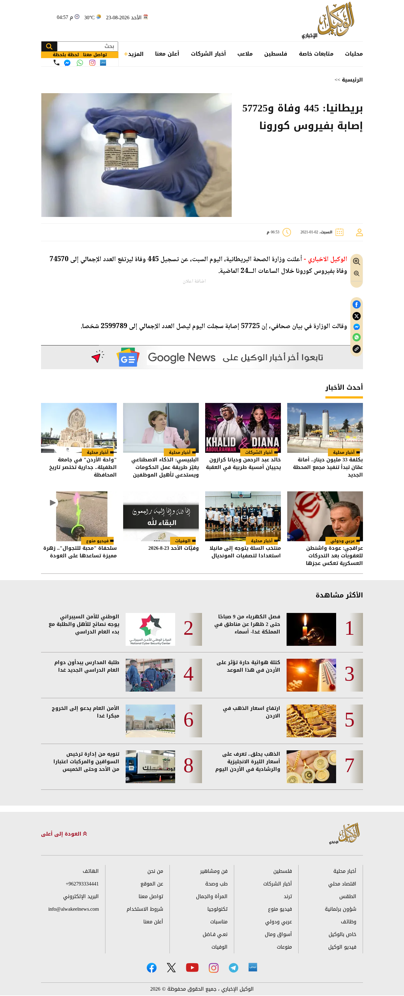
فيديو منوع (97, 541)
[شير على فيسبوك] (357, 304)
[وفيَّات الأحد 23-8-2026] (161, 516)
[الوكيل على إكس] (171, 967)
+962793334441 (82, 884)
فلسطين (275, 54)
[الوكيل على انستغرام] (214, 968)
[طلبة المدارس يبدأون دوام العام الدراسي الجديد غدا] (150, 675)
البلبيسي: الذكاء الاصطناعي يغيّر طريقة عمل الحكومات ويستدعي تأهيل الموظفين (165, 467)
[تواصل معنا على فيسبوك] (67, 63)
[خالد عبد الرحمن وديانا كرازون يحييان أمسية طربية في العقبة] (243, 428)
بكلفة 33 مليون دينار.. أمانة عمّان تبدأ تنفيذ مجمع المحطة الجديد (328, 467)
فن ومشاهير (214, 871)
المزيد (136, 54)
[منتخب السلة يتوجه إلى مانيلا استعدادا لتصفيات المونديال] (243, 516)
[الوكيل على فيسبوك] (152, 968)
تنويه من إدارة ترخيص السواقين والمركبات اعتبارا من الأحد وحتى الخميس (86, 761)
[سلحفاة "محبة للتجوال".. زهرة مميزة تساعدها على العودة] (79, 516)
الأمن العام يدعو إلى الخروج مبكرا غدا (85, 712)
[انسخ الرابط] (357, 349)
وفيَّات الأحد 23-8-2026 (173, 548)
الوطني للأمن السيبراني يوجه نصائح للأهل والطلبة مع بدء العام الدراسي (84, 624)
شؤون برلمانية (340, 909)
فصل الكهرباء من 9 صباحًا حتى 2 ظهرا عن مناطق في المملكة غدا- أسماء (247, 624)
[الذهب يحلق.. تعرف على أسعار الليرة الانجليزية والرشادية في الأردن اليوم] (311, 766)
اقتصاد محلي (342, 884)
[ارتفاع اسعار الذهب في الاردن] (311, 721)
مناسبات (219, 922)
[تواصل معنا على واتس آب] (80, 63)
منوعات (284, 947)
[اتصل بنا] (56, 62)
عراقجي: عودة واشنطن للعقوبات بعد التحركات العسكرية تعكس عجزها (334, 555)
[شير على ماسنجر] (357, 327)
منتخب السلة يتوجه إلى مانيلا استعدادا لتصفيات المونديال (245, 552)
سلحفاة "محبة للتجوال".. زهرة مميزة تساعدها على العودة (80, 552)
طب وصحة (216, 884)
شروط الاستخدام (145, 909)
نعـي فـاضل (215, 934)
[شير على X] (357, 316)
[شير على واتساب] (357, 337)
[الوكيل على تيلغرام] (233, 968)
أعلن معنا (167, 54)
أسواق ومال (278, 934)
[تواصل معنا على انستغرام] (92, 63)
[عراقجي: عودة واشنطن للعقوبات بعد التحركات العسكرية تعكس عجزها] (325, 516)
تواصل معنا (151, 896)
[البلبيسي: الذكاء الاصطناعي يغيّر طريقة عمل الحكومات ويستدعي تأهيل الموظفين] (161, 428)
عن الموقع (151, 884)
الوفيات (183, 541)
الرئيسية (352, 80)
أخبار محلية (344, 452)
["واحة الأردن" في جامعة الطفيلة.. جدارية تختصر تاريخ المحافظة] (79, 428)
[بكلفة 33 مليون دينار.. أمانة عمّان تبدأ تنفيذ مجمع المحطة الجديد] (325, 428)
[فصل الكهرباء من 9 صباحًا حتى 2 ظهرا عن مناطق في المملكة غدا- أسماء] (311, 629)
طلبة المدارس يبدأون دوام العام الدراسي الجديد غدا (86, 666)
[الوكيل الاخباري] (344, 834)
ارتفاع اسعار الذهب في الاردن (251, 712)
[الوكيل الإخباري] (329, 20)
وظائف (348, 922)
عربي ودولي (342, 541)
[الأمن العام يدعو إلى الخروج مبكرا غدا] (150, 721)
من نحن (155, 871)
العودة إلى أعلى (62, 834)
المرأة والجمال (212, 896)
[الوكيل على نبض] (252, 967)
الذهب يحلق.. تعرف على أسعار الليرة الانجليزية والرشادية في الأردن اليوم (247, 761)
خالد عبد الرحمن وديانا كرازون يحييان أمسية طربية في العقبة (243, 464)
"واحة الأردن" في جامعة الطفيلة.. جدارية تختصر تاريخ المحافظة (83, 467)
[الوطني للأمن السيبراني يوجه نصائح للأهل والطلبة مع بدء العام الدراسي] (150, 629)
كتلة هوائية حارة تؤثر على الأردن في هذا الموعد (248, 666)
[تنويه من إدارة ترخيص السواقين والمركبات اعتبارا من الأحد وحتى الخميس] (150, 766)
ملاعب (245, 54)
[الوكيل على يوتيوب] (192, 967)
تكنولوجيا (217, 909)
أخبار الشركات (208, 54)
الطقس (347, 896)
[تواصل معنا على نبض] (103, 63)
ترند (288, 896)
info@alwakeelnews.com (73, 909)
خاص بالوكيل (342, 934)
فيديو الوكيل (342, 947)
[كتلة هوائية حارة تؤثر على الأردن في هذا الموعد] (311, 675)
